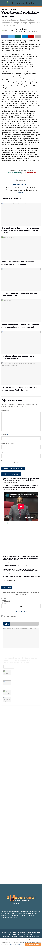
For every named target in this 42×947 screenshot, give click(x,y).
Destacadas (13, 9)
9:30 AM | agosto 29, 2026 (10, 573)
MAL (4, 603)
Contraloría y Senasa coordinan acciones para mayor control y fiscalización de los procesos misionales (20, 486)
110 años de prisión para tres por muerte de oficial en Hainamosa (19, 357)
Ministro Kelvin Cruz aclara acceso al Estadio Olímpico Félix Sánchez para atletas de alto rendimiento (21, 479)
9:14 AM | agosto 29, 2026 (10, 580)
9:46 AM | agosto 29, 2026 (24, 565)
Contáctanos (13, 918)
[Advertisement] (21, 794)
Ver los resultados (21, 611)
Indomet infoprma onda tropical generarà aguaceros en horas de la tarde (17, 262)
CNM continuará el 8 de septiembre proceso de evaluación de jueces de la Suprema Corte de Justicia (20, 230)
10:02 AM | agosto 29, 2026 (10, 562)
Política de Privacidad (16, 944)
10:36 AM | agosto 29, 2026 (10, 482)
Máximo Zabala (20, 28)
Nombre (4, 435)
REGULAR (6, 601)
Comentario (6, 410)
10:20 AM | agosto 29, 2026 (10, 489)
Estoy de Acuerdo (33, 944)
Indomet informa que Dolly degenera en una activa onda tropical (19, 294)
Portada (4, 9)
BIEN (4, 599)
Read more (8, 666)
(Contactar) (21, 192)
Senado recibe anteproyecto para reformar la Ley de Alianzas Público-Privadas (19, 388)
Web (2, 452)
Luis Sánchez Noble (9, 566)
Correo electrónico (8, 443)
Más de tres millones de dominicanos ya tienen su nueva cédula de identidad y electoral (20, 325)
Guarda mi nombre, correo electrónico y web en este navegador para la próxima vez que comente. (20, 462)
